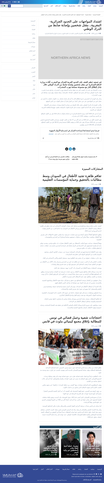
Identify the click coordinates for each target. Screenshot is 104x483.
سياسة (94, 5)
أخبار (52, 5)
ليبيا (34, 85)
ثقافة (79, 5)
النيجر (33, 76)
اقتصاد (89, 5)
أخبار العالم (58, 5)
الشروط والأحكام (87, 479)
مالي (34, 89)
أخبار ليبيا (46, 5)
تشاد (34, 80)
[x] (17, 2)
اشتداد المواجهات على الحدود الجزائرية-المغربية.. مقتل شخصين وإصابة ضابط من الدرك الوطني (74, 25)
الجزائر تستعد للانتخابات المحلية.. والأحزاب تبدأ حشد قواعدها (50, 449)
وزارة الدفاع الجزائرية (50, 33)
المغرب (76, 33)
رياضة (83, 5)
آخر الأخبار (100, 39)
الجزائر (80, 33)
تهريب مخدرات (60, 33)
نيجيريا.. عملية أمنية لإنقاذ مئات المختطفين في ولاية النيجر (70, 449)
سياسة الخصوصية (97, 479)
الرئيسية (101, 5)
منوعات (65, 5)
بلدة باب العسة (69, 33)
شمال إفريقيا (72, 5)
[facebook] (15, 2)
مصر (34, 93)
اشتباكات (85, 33)
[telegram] (19, 2)
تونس (33, 97)
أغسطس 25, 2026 (92, 454)
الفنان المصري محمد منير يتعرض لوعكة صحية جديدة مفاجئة (92, 449)
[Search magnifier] (9, 6)
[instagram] (13, 2)
